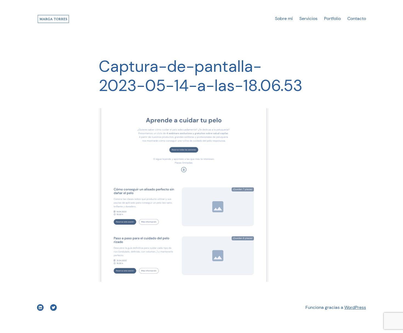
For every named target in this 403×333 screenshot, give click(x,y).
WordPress (355, 307)
